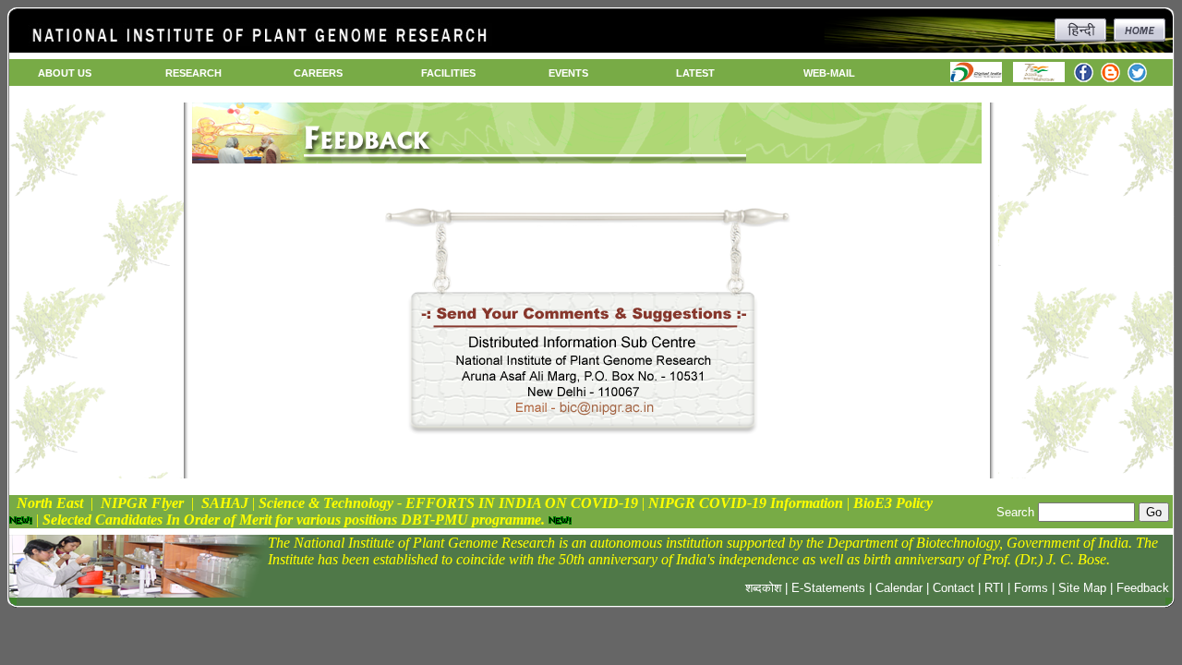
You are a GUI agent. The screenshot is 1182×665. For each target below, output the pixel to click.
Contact (953, 588)
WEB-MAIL (829, 73)
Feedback (1142, 588)
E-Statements (828, 588)
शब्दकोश (763, 588)
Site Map (1082, 588)
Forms (1031, 588)
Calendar (899, 588)
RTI (994, 588)
